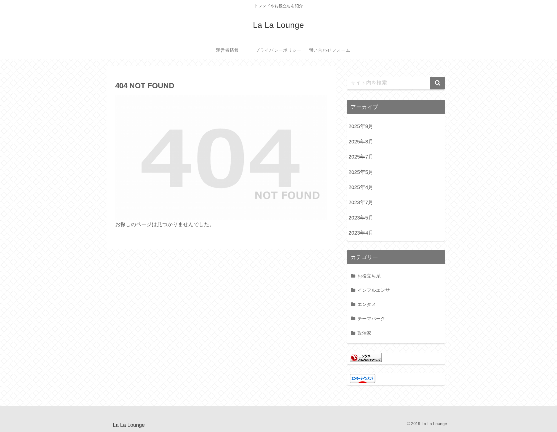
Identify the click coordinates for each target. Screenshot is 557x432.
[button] (437, 83)
